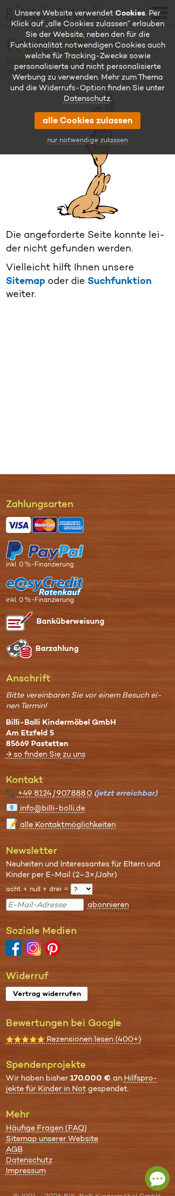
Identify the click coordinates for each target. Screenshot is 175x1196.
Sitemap (25, 280)
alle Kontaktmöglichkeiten (68, 824)
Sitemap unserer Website (52, 1138)
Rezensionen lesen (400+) (73, 1039)
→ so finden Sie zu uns (46, 754)
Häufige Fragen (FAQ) (46, 1127)
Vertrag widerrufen (47, 993)
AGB (14, 1149)
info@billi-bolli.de (52, 808)
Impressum (26, 1170)
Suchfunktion (120, 280)
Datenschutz (29, 1159)
